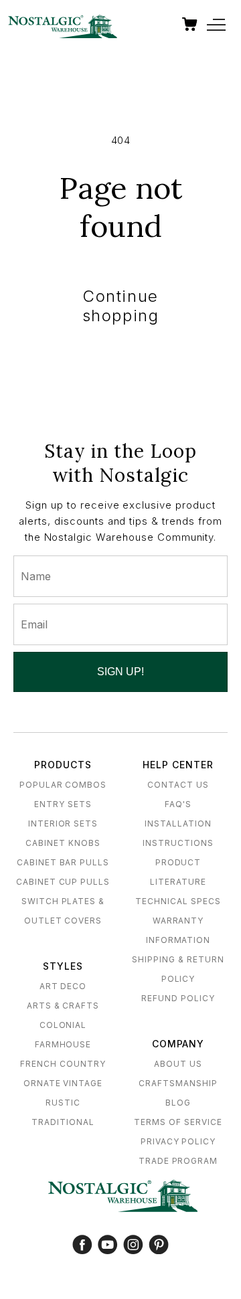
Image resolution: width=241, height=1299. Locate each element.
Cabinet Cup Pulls (63, 882)
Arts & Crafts (63, 1006)
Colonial (63, 1025)
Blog (178, 1103)
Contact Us (178, 785)
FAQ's (178, 804)
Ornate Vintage (62, 1083)
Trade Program (178, 1161)
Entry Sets (63, 804)
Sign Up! (120, 671)
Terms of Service (178, 1122)
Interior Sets (63, 823)
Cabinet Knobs (62, 843)
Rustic (63, 1103)
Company (178, 1043)
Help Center (178, 764)
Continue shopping (120, 305)
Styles (63, 966)
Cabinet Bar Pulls (63, 862)
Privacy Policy (178, 1141)
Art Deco (63, 986)
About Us (178, 1064)
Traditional (62, 1122)
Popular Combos (62, 785)
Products (63, 764)
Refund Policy (177, 998)
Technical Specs (177, 901)
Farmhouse (63, 1044)
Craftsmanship (178, 1083)
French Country (62, 1064)
